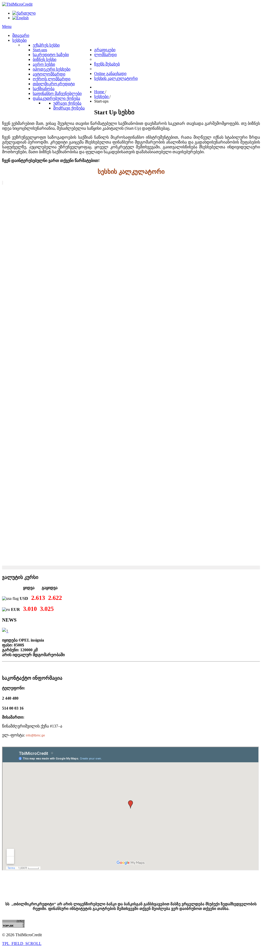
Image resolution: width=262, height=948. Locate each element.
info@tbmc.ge (35, 735)
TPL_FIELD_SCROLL (21, 943)
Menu (7, 26)
